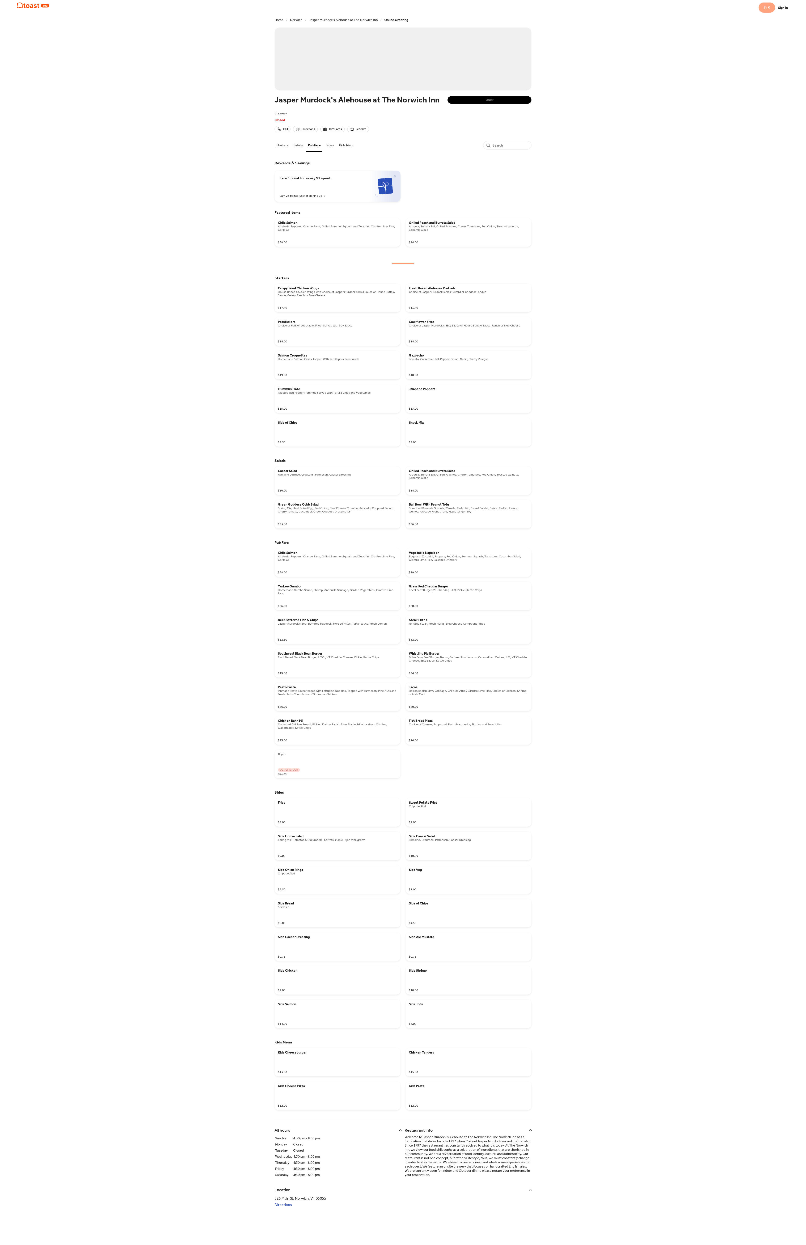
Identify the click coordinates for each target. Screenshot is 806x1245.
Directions (283, 1204)
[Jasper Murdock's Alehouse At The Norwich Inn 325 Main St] (33, 5)
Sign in (783, 8)
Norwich (296, 20)
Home (279, 20)
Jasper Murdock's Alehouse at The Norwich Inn (343, 20)
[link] (282, 145)
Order (489, 100)
